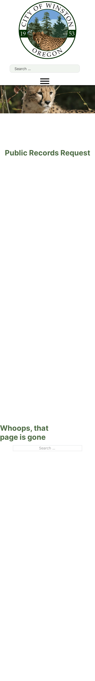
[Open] (44, 81)
